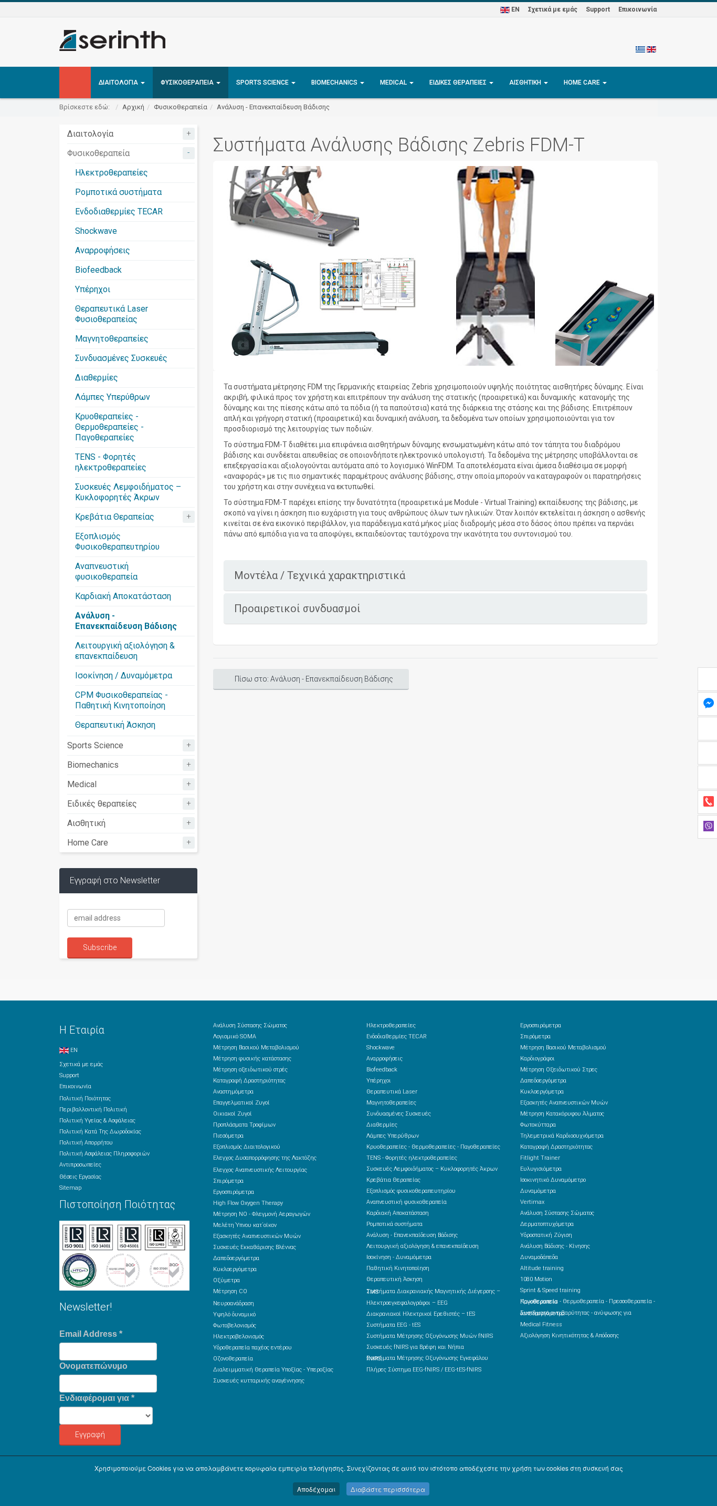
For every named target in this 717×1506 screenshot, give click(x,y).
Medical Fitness (541, 1324)
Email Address (90, 1333)
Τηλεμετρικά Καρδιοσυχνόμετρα (562, 1135)
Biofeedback (98, 270)
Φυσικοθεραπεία (188, 82)
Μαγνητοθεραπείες (112, 339)
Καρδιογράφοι (537, 1058)
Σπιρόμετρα (228, 1181)
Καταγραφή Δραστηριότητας (249, 1080)
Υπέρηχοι (92, 289)
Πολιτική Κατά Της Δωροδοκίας (100, 1131)
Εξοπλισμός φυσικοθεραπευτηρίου (411, 1191)
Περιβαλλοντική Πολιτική (93, 1109)
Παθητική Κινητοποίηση (397, 1268)
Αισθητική (526, 82)
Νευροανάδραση (233, 1303)
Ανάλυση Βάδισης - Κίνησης (555, 1246)
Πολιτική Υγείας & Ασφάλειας (97, 1120)
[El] (640, 49)
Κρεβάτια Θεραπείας (114, 517)
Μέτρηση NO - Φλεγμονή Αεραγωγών (261, 1214)
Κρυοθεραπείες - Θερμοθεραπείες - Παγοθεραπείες (109, 426)
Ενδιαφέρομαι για (96, 1398)
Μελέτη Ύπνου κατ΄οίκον (245, 1225)
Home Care (583, 82)
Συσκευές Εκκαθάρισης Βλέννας (254, 1247)
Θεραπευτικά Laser (391, 1091)
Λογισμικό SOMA (234, 1036)
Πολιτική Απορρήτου (86, 1142)
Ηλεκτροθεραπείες (111, 173)
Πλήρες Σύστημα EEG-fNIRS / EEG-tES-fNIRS (423, 1369)
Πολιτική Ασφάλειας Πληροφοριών (104, 1153)
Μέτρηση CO (230, 1291)
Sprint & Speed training (550, 1290)
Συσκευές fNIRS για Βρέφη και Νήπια (415, 1347)
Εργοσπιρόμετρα (233, 1192)
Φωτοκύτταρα (538, 1124)
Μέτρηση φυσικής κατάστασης (252, 1058)
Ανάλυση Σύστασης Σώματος (250, 1025)
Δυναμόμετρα (538, 1191)
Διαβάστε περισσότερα (388, 1488)
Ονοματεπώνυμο (93, 1365)
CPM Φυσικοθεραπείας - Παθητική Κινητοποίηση (121, 700)
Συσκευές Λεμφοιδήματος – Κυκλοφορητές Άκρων (128, 492)
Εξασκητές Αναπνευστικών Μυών (257, 1236)
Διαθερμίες (96, 378)
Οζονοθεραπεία (233, 1358)
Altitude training (542, 1268)
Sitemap (70, 1187)
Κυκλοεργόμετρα (235, 1269)
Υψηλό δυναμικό (234, 1314)
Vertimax (532, 1202)
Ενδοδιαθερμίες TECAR (119, 211)
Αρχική (133, 107)
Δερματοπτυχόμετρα (547, 1224)
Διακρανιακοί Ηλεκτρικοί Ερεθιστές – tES (420, 1314)
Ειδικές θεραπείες (458, 82)
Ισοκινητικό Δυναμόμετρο (553, 1180)
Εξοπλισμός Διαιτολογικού (246, 1146)
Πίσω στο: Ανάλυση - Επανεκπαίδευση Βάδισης (314, 679)
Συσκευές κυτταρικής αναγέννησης (258, 1380)
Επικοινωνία (637, 9)
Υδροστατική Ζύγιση (546, 1235)
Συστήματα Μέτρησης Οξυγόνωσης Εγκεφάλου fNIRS (427, 1358)
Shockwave (96, 231)
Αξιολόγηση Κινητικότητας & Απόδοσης (569, 1335)
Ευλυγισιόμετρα (541, 1168)
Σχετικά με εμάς (552, 9)
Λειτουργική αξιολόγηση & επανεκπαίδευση (125, 651)
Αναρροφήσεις (102, 250)
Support (598, 9)
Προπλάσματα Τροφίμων (244, 1124)
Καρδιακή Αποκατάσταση (123, 596)
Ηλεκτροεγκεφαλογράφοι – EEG (407, 1302)
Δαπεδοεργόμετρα (236, 1258)
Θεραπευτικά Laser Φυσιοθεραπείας (111, 314)
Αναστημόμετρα (233, 1091)
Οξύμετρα (226, 1280)
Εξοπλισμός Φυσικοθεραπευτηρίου (117, 541)
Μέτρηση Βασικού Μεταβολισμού (256, 1047)
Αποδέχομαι (316, 1488)
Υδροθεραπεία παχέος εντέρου (252, 1347)
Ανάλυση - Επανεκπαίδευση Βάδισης (273, 107)
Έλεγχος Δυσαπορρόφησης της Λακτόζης (265, 1157)
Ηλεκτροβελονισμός (238, 1336)
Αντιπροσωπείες (80, 1164)
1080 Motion (536, 1279)
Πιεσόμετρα (228, 1135)
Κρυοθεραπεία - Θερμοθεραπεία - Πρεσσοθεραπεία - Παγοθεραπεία (587, 1301)
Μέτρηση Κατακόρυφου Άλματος (562, 1113)
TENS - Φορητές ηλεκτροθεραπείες (110, 462)
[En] (651, 49)
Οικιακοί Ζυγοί (232, 1113)
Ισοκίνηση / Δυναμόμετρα (123, 675)
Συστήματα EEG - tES (393, 1325)
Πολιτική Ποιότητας (85, 1098)
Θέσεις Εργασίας (80, 1176)
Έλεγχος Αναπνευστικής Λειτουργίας (260, 1170)
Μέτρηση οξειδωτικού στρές (250, 1069)
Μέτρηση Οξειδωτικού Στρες (558, 1069)
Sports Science (263, 82)
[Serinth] (112, 40)
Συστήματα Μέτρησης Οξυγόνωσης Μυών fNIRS (429, 1336)
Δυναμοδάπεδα (539, 1257)
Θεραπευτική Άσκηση (115, 725)
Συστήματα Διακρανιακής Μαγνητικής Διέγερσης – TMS (433, 1291)
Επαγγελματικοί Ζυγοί (241, 1102)
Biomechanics (335, 82)
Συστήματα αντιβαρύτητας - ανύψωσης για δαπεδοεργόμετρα (575, 1313)
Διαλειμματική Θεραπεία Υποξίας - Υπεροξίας (273, 1369)
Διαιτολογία (119, 82)
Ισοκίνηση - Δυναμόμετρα (398, 1257)
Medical (394, 82)
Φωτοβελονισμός (234, 1325)
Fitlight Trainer (540, 1157)
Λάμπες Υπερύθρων (112, 397)
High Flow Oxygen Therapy (248, 1203)
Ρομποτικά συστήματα (118, 192)
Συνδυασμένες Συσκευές (121, 358)
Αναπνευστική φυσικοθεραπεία (106, 571)
